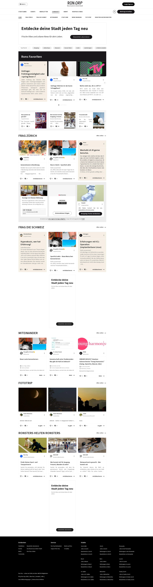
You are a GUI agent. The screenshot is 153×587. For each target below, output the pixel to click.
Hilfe (42, 576)
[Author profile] (22, 64)
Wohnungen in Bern (105, 564)
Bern (101, 559)
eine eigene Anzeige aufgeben (56, 219)
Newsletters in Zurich (86, 554)
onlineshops (47, 48)
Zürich (101, 546)
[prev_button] (19, 82)
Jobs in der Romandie (125, 549)
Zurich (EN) (84, 546)
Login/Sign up (128, 4)
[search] (114, 11)
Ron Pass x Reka (77, 12)
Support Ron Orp (55, 549)
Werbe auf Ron (68, 546)
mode (78, 48)
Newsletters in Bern (105, 567)
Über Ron (32, 576)
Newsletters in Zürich (105, 554)
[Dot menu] (45, 65)
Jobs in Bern (103, 561)
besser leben (68, 48)
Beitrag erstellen (126, 12)
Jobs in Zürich (103, 549)
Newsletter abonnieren (81, 37)
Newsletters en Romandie (126, 554)
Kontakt (38, 576)
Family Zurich (122, 572)
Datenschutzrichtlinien (38, 579)
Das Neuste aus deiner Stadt (34, 549)
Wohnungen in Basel (86, 564)
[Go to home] (75, 3)
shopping (36, 48)
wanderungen (88, 48)
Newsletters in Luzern (125, 567)
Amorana (62, 200)
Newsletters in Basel (86, 567)
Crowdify (66, 549)
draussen (57, 48)
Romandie (122, 546)
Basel (82, 559)
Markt (66, 12)
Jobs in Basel (84, 561)
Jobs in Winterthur (104, 574)
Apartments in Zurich (86, 551)
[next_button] (104, 82)
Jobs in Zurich (84, 549)
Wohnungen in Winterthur (106, 577)
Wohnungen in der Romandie (126, 551)
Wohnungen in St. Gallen (87, 577)
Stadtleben (22, 12)
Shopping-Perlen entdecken (90, 214)
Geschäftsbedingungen (24, 579)
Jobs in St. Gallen (85, 574)
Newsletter (44, 12)
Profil (83, 219)
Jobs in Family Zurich (124, 574)
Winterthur (102, 572)
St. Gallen (83, 572)
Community (55, 12)
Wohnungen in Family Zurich (126, 577)
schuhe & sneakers (101, 48)
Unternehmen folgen (62, 213)
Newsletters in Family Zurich (126, 580)
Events (33, 12)
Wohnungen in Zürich (105, 551)
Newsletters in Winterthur (106, 580)
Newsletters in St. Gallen (87, 580)
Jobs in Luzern (123, 561)
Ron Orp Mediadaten (56, 546)
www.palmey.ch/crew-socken (86, 210)
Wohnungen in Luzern (124, 564)
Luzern (121, 559)
